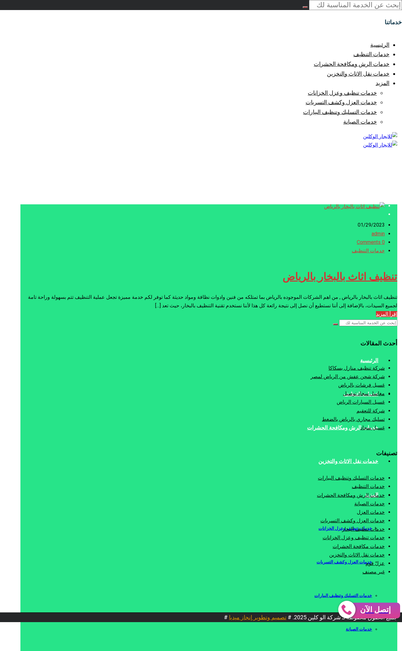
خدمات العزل (371, 512)
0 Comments (371, 242)
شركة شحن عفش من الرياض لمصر (348, 376)
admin (378, 234)
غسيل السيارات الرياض (361, 402)
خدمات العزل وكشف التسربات (341, 102)
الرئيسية (379, 44)
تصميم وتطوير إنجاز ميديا (257, 617)
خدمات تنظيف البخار (363, 529)
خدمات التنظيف (371, 54)
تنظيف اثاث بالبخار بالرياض (340, 276)
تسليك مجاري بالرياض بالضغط (353, 419)
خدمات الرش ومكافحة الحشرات (351, 64)
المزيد (382, 83)
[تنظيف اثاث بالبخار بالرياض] (354, 206)
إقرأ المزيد (386, 314)
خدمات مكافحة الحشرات (359, 546)
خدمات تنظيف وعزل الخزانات (342, 92)
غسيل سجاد (372, 428)
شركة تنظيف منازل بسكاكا (357, 368)
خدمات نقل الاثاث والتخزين (358, 73)
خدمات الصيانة (360, 121)
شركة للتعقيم (370, 411)
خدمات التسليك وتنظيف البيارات (340, 112)
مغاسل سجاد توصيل (364, 393)
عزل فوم (375, 563)
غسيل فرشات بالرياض (361, 385)
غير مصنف (373, 572)
